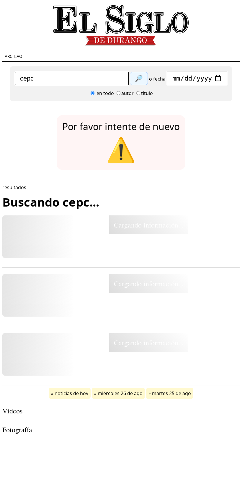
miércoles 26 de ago (120, 393)
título (147, 93)
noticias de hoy (71, 393)
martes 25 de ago (171, 393)
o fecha (157, 79)
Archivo (13, 56)
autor (127, 93)
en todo (104, 93)
